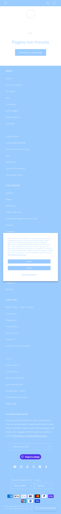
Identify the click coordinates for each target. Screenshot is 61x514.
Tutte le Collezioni (14, 85)
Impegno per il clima (15, 391)
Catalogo (10, 123)
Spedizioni (10, 162)
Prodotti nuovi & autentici (18, 346)
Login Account (13, 365)
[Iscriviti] (48, 446)
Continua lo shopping (30, 52)
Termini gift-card (14, 175)
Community (11, 313)
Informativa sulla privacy (17, 255)
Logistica (10, 339)
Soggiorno (11, 283)
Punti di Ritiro (12, 326)
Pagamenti (11, 320)
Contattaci (11, 104)
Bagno (9, 199)
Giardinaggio (12, 110)
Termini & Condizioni (15, 168)
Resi (8, 155)
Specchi (9, 289)
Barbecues (11, 205)
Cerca (9, 358)
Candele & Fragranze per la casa (21, 218)
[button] (6, 3)
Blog (8, 97)
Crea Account (12, 371)
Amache (10, 193)
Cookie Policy (12, 136)
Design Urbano (13, 117)
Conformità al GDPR (16, 143)
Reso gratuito (12, 333)
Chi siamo (10, 91)
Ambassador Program (16, 397)
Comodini (10, 231)
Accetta (29, 261)
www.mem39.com (14, 384)
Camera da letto (14, 212)
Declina (29, 268)
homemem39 (14, 506)
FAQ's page (11, 403)
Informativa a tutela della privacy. (30, 435)
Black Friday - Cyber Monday (20, 307)
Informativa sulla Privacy (18, 149)
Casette (9, 225)
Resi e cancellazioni (15, 378)
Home (8, 78)
